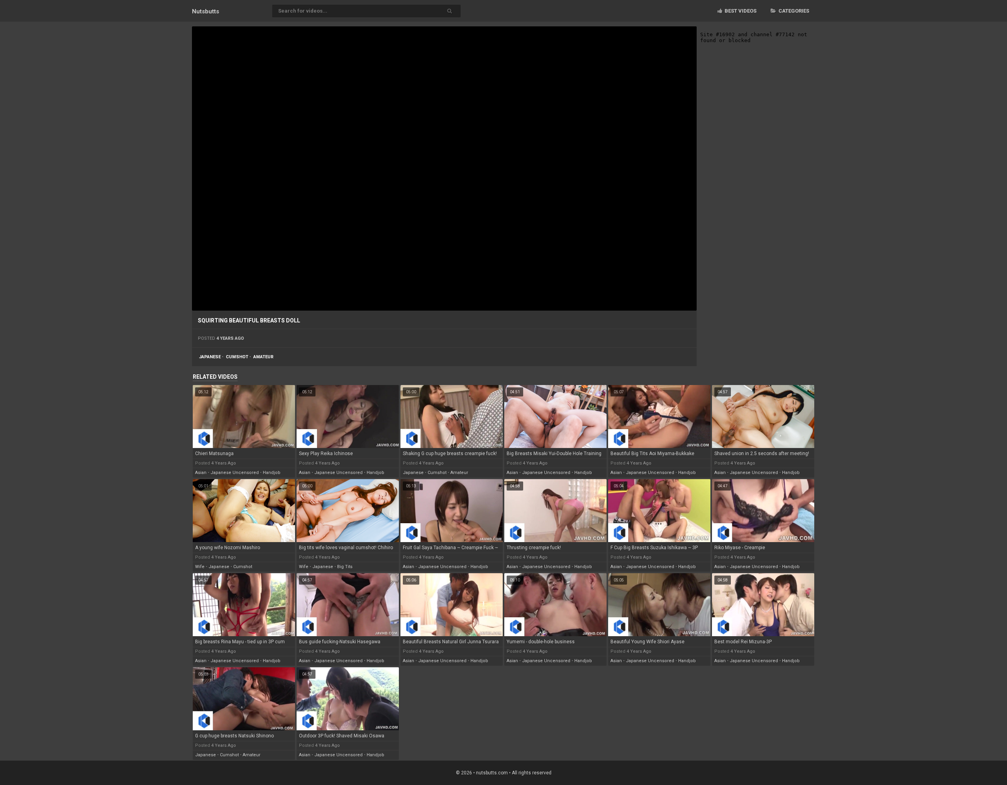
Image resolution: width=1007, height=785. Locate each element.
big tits (344, 566)
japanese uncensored (234, 472)
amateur (263, 356)
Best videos (739, 11)
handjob (271, 472)
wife (200, 566)
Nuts (205, 11)
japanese (210, 356)
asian (201, 472)
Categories (793, 11)
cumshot (237, 356)
